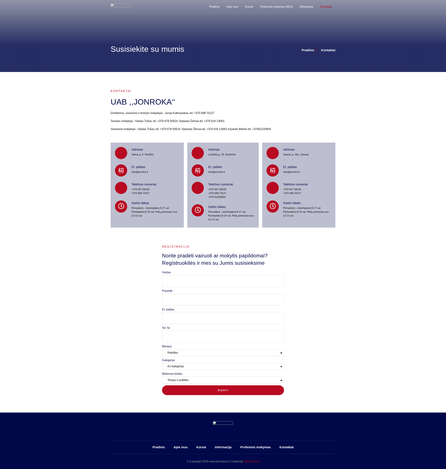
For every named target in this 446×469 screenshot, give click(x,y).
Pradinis (214, 6)
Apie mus (232, 6)
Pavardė (167, 290)
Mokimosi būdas (172, 373)
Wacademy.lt (251, 461)
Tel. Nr (166, 327)
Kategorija (168, 360)
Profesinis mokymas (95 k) (276, 6)
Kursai (249, 6)
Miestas (167, 346)
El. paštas (168, 309)
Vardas (166, 272)
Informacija (306, 6)
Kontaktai (326, 6)
